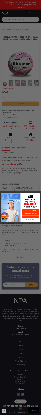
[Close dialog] (2, 194)
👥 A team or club (30, 216)
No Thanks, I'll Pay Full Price (30, 219)
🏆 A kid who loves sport (30, 210)
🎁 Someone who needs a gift (30, 213)
